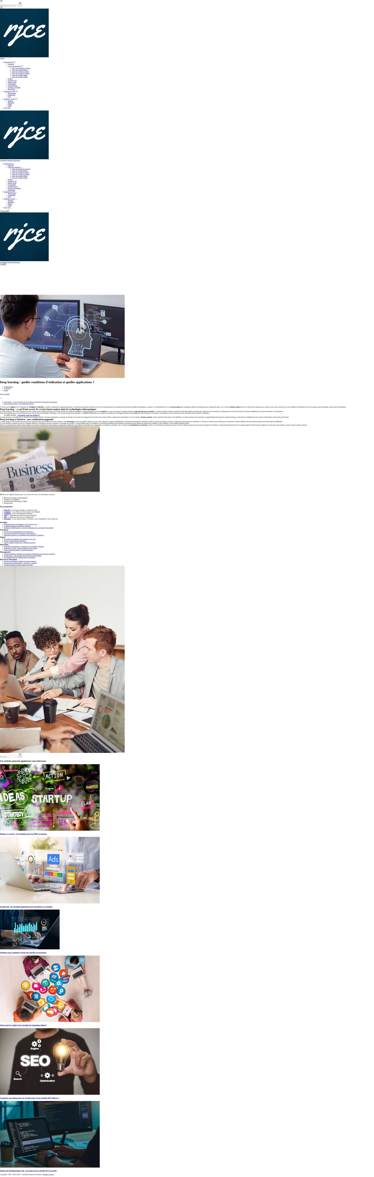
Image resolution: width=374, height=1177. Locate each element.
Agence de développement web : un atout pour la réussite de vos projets (28, 1171)
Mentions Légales (48, 1174)
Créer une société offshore (20, 171)
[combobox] (9, 757)
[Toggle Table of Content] (1, 398)
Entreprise (11, 165)
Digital (10, 204)
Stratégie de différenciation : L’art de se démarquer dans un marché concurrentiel (28, 528)
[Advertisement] (187, 280)
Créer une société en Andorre (21, 174)
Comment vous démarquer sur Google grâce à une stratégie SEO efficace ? (29, 1098)
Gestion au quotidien (14, 188)
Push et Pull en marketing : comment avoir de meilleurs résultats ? (24, 546)
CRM (9, 206)
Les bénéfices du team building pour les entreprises (19, 557)
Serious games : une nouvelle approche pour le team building (22, 556)
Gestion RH (11, 195)
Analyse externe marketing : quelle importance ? (19, 550)
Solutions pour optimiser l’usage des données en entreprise (23, 953)
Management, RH (9, 192)
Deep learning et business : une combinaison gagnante (19, 404)
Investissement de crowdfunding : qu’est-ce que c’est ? (20, 524)
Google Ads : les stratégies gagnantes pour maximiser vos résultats (26, 907)
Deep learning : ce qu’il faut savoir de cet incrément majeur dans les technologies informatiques (30, 402)
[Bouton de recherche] (20, 755)
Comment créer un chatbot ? (28, 415)
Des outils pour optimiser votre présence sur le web (19, 539)
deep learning (88, 411)
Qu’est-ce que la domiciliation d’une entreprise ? (19, 532)
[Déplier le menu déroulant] (14, 164)
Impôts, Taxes (12, 183)
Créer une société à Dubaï (20, 178)
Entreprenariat (8, 164)
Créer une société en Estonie (20, 172)
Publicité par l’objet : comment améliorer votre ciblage (20, 548)
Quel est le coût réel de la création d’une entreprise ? (20, 533)
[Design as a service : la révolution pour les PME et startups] (50, 830)
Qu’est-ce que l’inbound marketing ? (15, 541)
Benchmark (11, 190)
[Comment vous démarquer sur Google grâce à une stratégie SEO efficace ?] (50, 1094)
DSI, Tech (7, 207)
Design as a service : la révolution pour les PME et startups (23, 834)
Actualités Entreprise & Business (10, 160)
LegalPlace (7, 513)
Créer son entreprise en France (21, 169)
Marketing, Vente (9, 199)
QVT (9, 197)
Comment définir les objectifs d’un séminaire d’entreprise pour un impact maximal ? (29, 554)
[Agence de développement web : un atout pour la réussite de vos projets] (50, 1167)
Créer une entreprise (14, 167)
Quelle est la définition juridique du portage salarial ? (20, 561)
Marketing (11, 202)
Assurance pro (12, 181)
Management (12, 193)
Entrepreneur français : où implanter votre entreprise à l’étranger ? (24, 535)
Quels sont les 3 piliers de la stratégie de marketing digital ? (23, 1025)
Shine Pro (7, 510)
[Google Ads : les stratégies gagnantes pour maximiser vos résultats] (50, 903)
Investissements (12, 186)
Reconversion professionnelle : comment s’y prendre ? (20, 563)
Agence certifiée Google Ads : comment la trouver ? (20, 542)
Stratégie (10, 200)
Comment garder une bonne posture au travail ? (18, 565)
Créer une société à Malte (19, 176)
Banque (10, 179)
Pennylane (7, 519)
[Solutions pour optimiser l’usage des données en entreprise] (30, 949)
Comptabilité (12, 185)
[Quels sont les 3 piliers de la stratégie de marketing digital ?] (50, 1021)
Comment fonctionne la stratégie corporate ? (17, 526)
